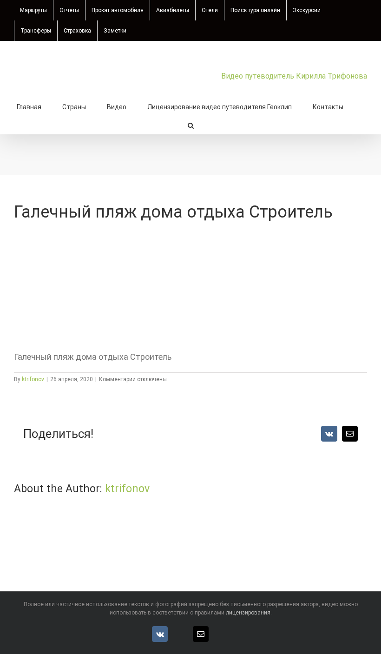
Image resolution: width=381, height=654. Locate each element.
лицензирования (248, 612)
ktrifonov (33, 379)
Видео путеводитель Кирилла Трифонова (294, 76)
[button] (191, 124)
